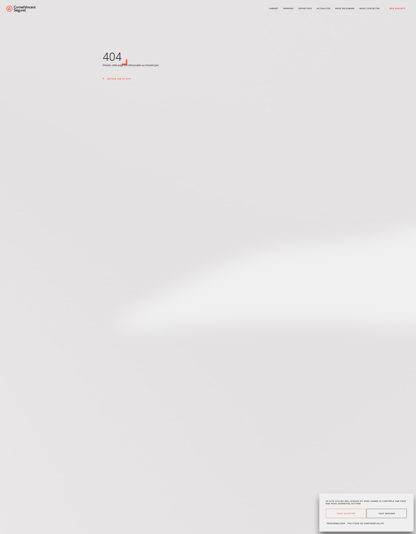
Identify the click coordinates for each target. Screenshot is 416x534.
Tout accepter (346, 513)
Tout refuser (386, 513)
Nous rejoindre (345, 8)
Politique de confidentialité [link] (366, 523)
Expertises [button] (305, 8)
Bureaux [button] (289, 8)
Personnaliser (336, 523)
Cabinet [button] (274, 8)
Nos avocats (397, 8)
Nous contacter (370, 8)
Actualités (324, 8)
